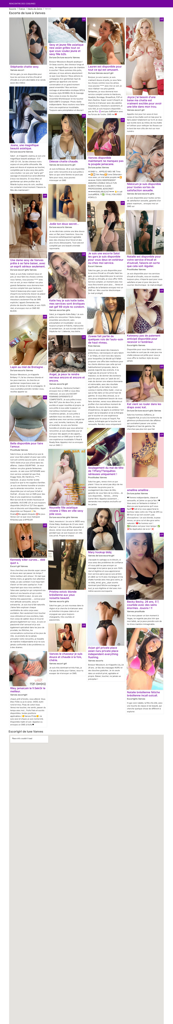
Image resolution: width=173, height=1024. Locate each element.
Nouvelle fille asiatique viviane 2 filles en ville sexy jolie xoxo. (66, 510)
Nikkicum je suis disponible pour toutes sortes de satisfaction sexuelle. (144, 187)
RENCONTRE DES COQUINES (22, 3)
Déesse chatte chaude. (63, 161)
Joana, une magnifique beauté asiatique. (24, 147)
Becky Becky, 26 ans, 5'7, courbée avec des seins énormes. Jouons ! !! (143, 605)
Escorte (12, 8)
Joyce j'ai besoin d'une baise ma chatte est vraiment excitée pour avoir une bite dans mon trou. (144, 102)
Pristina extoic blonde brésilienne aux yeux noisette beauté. (62, 595)
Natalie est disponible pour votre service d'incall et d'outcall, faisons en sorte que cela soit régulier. (144, 261)
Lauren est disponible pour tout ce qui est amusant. (105, 68)
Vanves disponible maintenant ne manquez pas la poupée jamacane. (105, 161)
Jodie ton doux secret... (64, 223)
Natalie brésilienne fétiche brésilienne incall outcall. (143, 694)
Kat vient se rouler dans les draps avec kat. (144, 405)
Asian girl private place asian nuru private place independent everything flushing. (103, 652)
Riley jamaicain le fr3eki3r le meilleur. (27, 690)
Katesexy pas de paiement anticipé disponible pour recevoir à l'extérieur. (143, 338)
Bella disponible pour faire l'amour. (26, 445)
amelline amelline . (138, 490)
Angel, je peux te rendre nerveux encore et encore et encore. (67, 377)
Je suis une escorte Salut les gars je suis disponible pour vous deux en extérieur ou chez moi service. (105, 258)
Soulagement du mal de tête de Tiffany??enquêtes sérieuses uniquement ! (105, 471)
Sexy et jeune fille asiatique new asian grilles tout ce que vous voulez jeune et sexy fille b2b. (66, 49)
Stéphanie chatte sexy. (24, 66)
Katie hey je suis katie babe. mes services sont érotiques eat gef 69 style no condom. (67, 303)
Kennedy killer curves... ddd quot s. (27, 561)
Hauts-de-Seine (35, 8)
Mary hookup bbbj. (100, 552)
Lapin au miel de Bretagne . (27, 367)
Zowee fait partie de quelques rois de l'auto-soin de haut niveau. (105, 339)
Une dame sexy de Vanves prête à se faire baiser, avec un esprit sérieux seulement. (27, 263)
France (22, 8)
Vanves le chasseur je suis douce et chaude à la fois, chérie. (65, 657)
